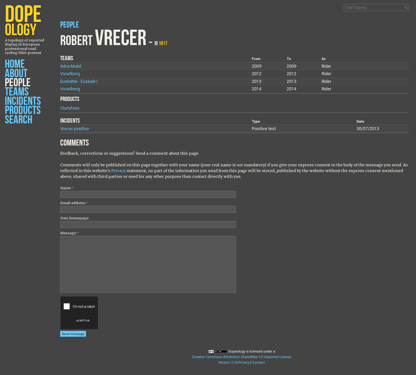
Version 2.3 (227, 363)
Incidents (23, 101)
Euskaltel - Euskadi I (79, 81)
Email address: (74, 203)
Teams (17, 92)
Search (18, 120)
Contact (258, 363)
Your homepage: (74, 218)
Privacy (118, 170)
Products (23, 110)
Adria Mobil (70, 66)
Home (15, 64)
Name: (67, 188)
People (18, 83)
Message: (69, 233)
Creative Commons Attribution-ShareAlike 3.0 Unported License (241, 357)
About (16, 73)
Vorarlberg (70, 73)
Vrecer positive (74, 128)
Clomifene (69, 108)
